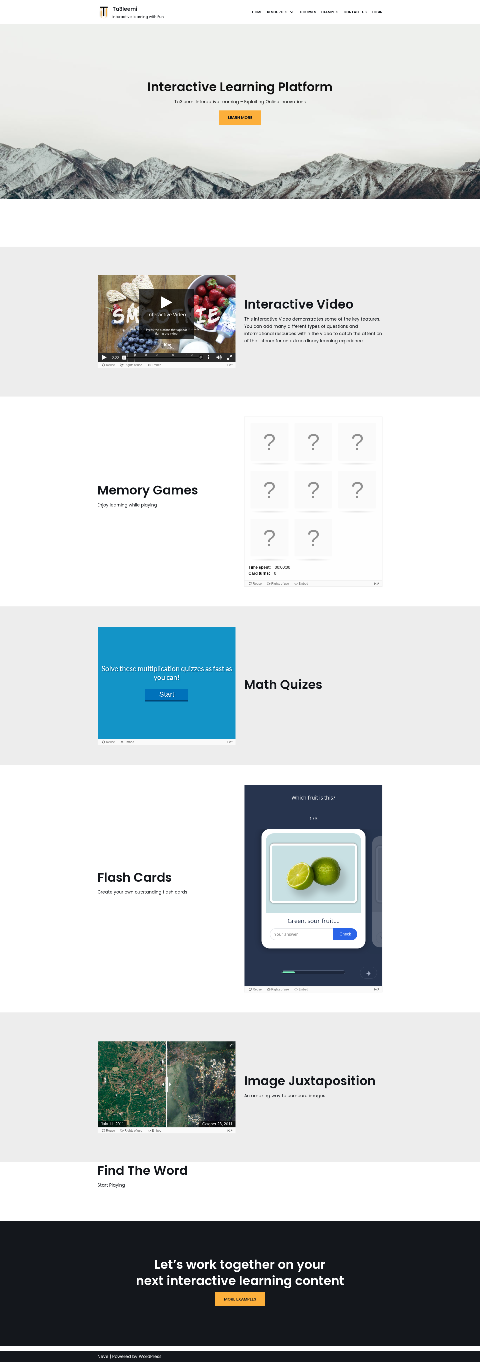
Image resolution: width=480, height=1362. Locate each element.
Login (377, 12)
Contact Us (355, 12)
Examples (329, 12)
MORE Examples (240, 1299)
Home (257, 12)
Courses (308, 12)
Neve (103, 1357)
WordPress (150, 1357)
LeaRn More (240, 117)
